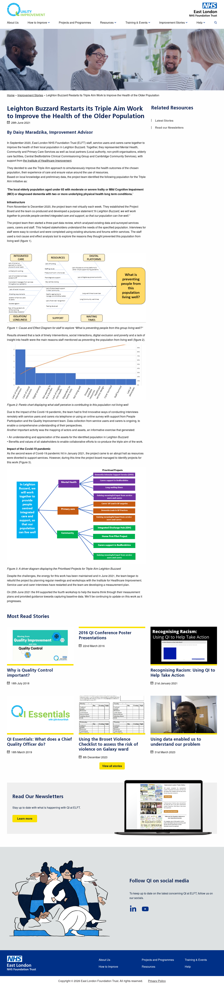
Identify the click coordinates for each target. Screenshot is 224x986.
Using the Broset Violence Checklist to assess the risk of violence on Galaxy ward (108, 744)
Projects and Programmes (158, 960)
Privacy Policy (157, 981)
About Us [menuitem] (13, 22)
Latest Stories (164, 120)
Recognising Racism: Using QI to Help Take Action (182, 673)
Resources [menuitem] (107, 22)
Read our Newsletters (169, 127)
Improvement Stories (30, 95)
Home (11, 95)
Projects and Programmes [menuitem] (75, 22)
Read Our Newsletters (37, 796)
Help (188, 967)
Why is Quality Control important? (30, 673)
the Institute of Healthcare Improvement (47, 161)
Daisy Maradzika (30, 133)
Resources (148, 967)
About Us (104, 960)
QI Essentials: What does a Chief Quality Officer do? (39, 742)
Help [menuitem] (199, 22)
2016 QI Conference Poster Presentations (105, 635)
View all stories (112, 766)
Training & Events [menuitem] (136, 22)
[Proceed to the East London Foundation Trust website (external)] (203, 10)
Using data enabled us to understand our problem (175, 742)
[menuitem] (215, 22)
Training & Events (196, 960)
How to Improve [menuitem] (37, 22)
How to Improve (108, 967)
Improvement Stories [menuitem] (172, 22)
